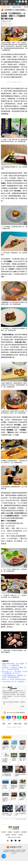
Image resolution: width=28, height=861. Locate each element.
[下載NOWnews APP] (20, 1)
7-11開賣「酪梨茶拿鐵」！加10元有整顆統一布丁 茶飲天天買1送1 (14, 759)
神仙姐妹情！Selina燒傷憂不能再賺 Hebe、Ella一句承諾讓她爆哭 (14, 798)
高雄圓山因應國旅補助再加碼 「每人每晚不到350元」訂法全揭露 (14, 787)
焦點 (2, 4)
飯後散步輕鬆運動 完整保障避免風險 (22, 787)
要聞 (10, 4)
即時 (6, 4)
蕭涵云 (4, 21)
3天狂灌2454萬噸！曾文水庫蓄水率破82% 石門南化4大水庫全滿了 (5, 787)
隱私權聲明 (16, 832)
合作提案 (20, 834)
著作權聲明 (24, 832)
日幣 (4, 723)
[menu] (26, 4)
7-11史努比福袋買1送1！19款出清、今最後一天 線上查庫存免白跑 (22, 798)
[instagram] (11, 840)
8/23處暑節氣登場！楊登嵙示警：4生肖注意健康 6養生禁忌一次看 (7, 775)
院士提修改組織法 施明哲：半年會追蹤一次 (5, 747)
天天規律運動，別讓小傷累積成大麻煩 (22, 747)
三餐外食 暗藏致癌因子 (20, 814)
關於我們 (14, 834)
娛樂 (18, 4)
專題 (14, 4)
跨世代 (26, 7)
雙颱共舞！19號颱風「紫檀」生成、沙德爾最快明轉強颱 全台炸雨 (14, 747)
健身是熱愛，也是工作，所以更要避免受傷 (7, 814)
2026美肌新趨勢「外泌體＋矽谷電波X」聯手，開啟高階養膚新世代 (5, 799)
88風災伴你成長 (16, 7)
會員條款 (7, 834)
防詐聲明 (3, 832)
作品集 (22, 706)
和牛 (9, 723)
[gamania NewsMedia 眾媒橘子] (14, 847)
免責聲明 (9, 832)
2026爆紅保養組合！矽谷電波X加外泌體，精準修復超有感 (5, 760)
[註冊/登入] (26, 1)
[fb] (7, 840)
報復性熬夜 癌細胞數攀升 (20, 775)
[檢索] (23, 1)
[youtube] (19, 840)
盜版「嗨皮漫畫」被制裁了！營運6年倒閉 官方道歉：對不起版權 (22, 759)
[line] (15, 840)
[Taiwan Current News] (16, 1)
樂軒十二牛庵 (17, 723)
